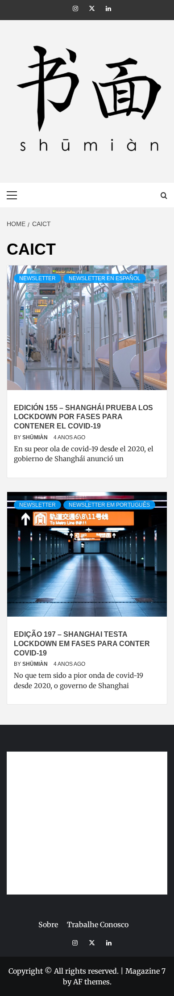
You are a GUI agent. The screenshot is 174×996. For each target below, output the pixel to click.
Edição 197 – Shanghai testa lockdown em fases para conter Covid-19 (82, 643)
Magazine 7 (145, 971)
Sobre (48, 924)
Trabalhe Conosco (97, 924)
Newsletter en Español (105, 278)
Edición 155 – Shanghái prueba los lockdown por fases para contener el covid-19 (83, 417)
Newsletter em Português (109, 505)
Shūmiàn (35, 437)
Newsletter (37, 278)
